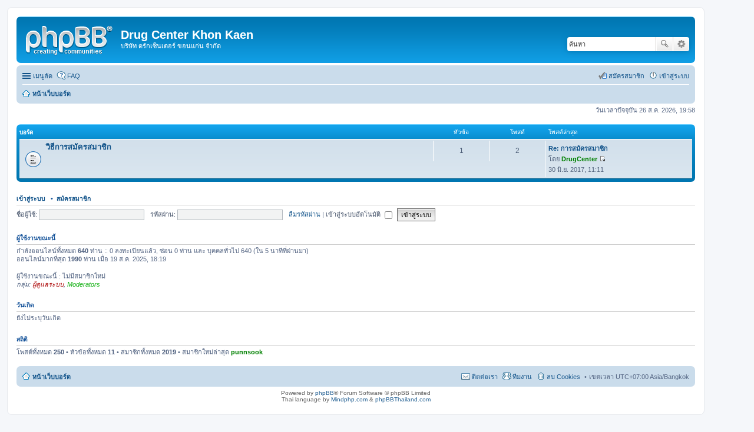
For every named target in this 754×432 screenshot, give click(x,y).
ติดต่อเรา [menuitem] (485, 376)
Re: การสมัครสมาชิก (578, 148)
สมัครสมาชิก (74, 198)
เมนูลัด (42, 75)
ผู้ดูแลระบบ (48, 284)
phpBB (324, 393)
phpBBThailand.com (403, 399)
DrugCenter (579, 158)
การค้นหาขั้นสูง (681, 44)
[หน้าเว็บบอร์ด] (70, 38)
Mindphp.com (349, 399)
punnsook (247, 351)
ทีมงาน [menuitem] (522, 376)
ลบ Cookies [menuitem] (563, 376)
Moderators (83, 284)
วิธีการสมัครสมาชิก (78, 146)
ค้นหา (664, 44)
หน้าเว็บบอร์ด (51, 376)
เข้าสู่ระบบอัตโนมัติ (354, 214)
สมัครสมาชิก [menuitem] (626, 75)
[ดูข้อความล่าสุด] (602, 158)
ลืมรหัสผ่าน (304, 214)
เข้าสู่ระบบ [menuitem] (674, 75)
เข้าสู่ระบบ (31, 198)
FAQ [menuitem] (73, 75)
